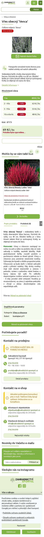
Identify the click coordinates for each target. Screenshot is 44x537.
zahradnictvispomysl (23, 486)
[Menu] (39, 3)
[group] (21, 187)
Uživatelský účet (26, 3)
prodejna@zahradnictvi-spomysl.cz (23, 368)
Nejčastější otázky (21, 435)
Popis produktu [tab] (10, 221)
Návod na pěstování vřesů (20, 293)
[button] (21, 206)
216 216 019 (13, 361)
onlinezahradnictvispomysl (19, 486)
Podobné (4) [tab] (26, 221)
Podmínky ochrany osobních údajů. (17, 513)
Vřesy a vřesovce (20, 310)
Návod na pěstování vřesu (21, 322)
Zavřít (7, 146)
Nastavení (21, 526)
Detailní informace (9, 84)
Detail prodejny (21, 376)
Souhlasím (31, 532)
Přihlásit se (32, 462)
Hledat (34, 9)
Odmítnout (10, 532)
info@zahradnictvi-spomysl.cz (21, 423)
